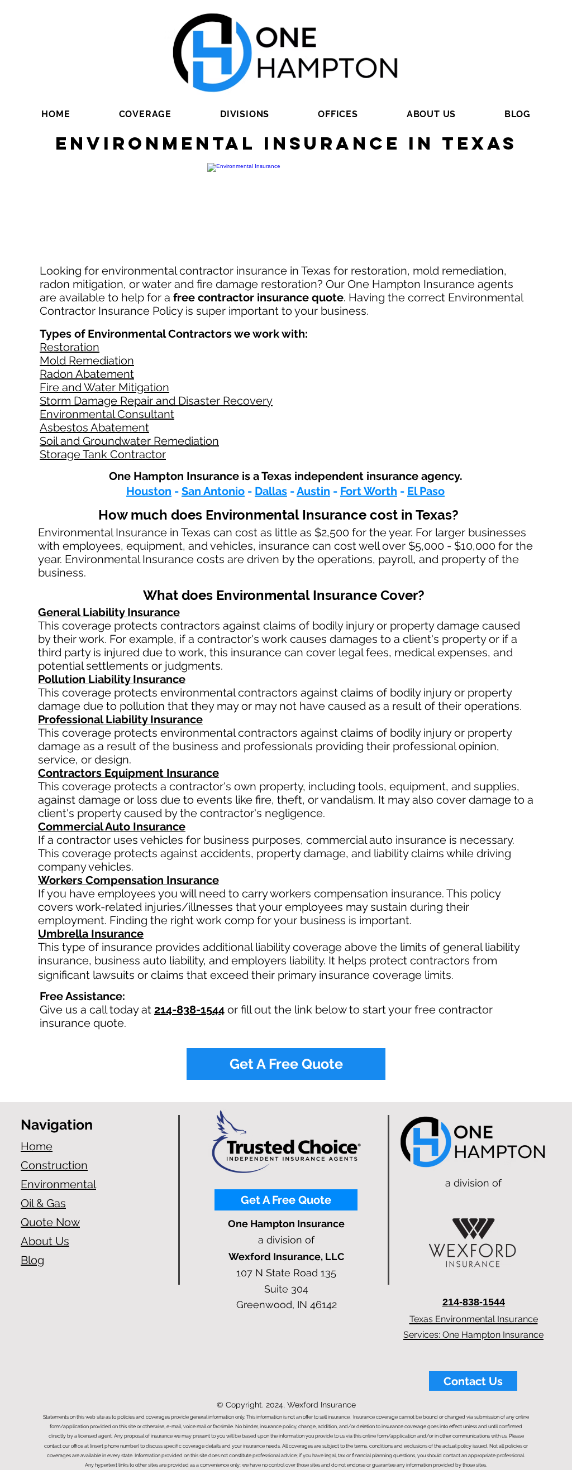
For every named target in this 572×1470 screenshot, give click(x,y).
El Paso (426, 491)
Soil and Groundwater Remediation (129, 441)
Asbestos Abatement (94, 427)
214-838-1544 (189, 1009)
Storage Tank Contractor (103, 454)
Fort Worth (368, 491)
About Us (45, 1241)
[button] (145, 114)
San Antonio (213, 491)
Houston (148, 491)
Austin (313, 491)
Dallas (271, 491)
